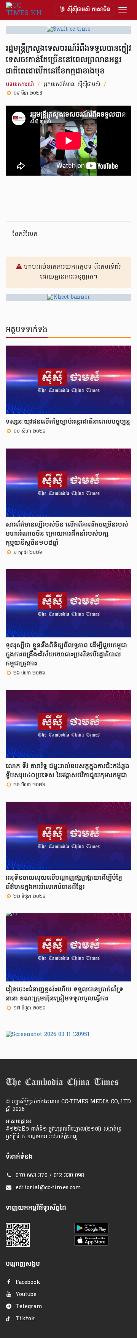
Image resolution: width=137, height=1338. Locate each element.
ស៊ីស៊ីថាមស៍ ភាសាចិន (87, 10)
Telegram (28, 1307)
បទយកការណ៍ (20, 85)
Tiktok (24, 1319)
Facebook (27, 1283)
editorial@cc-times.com (48, 1188)
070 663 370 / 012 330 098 (50, 1176)
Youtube (25, 1295)
